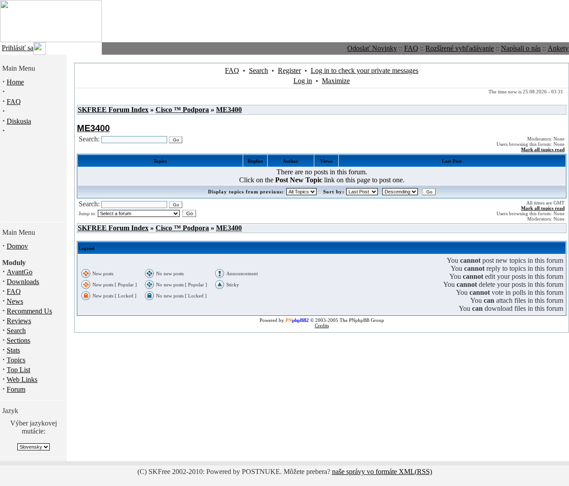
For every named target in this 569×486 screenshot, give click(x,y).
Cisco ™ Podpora (182, 109)
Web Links (22, 379)
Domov (17, 246)
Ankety (558, 48)
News (15, 301)
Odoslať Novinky (372, 48)
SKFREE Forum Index (113, 109)
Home (15, 82)
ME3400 (229, 109)
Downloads (23, 281)
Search (16, 330)
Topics (16, 360)
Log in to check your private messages (364, 70)
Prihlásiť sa (17, 48)
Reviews (19, 321)
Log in (302, 80)
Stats (13, 350)
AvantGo (19, 272)
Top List (18, 370)
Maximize (336, 80)
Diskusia (19, 121)
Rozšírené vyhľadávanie (459, 48)
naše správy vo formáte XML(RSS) (382, 471)
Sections (18, 340)
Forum (16, 389)
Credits (322, 325)
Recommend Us (29, 311)
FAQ (411, 48)
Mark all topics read (543, 149)
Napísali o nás (521, 48)
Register (289, 70)
